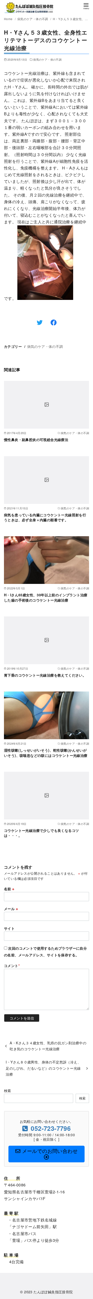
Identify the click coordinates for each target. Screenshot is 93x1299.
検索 (7, 1090)
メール (11, 908)
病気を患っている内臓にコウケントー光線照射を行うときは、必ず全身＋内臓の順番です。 (45, 517)
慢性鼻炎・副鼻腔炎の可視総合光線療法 (36, 439)
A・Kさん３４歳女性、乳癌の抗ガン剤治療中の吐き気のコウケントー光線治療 (48, 1045)
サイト (9, 928)
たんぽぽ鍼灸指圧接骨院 (53, 1291)
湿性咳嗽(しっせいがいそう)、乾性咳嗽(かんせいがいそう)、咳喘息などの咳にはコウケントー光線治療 (46, 753)
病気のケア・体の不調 (33, 19)
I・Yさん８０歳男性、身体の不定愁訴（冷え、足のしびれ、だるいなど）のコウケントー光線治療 (43, 1068)
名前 (9, 888)
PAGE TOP (85, 1255)
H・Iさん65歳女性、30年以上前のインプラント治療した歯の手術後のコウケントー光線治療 (45, 597)
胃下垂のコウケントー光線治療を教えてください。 (45, 675)
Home (8, 19)
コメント (12, 965)
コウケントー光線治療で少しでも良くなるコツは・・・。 (41, 833)
